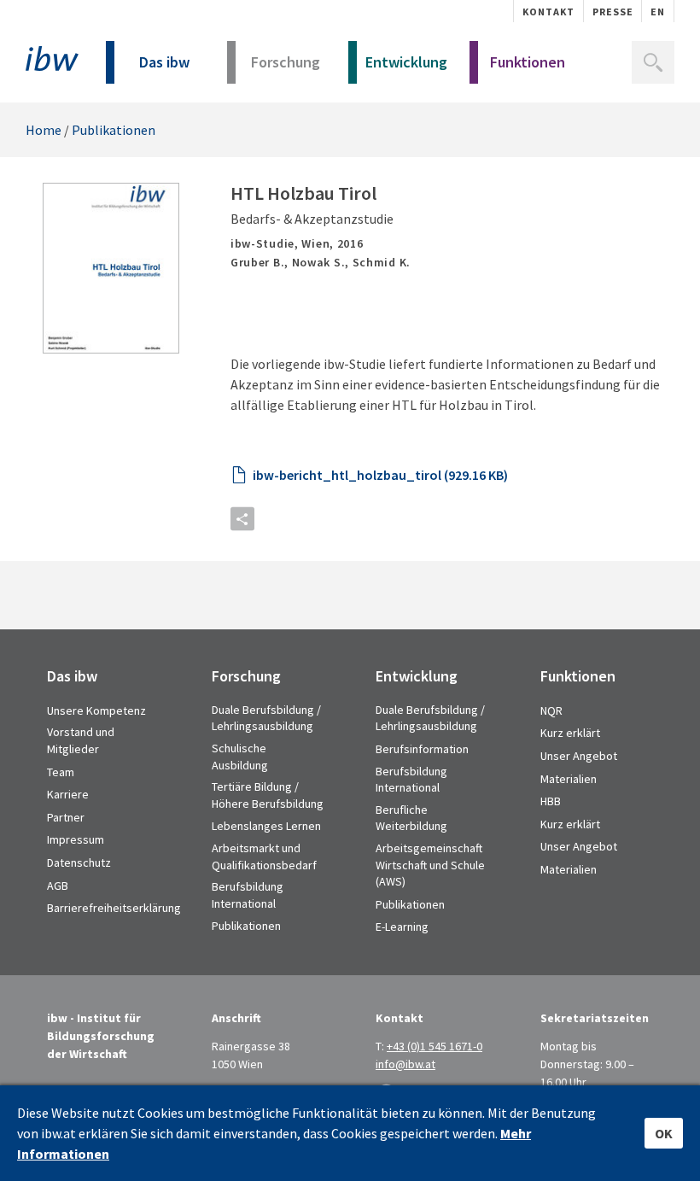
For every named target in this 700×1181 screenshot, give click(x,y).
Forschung (285, 62)
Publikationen (113, 129)
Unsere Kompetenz (96, 710)
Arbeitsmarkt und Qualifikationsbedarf (264, 856)
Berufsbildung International (247, 895)
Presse (612, 11)
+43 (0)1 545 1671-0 (434, 1046)
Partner (66, 817)
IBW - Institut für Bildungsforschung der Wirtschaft (52, 58)
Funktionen (527, 62)
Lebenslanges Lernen (266, 825)
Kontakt (548, 11)
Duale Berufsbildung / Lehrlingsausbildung (266, 718)
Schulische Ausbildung (240, 756)
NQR (551, 710)
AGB (57, 885)
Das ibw (164, 62)
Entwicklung (406, 62)
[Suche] (653, 62)
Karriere (68, 794)
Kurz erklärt (570, 732)
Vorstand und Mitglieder (80, 740)
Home (43, 129)
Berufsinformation (422, 749)
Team (60, 772)
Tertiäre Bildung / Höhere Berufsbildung (268, 795)
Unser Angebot (578, 755)
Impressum (75, 839)
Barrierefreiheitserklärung (114, 907)
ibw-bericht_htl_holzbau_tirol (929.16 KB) (380, 474)
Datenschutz (79, 862)
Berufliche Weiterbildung (411, 818)
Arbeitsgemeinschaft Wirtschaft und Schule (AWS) (430, 864)
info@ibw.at (405, 1064)
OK (664, 1133)
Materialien (568, 778)
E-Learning (402, 926)
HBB (550, 801)
